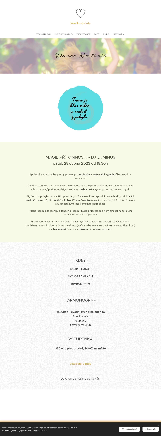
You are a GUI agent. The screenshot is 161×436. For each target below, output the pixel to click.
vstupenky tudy (80, 364)
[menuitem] (44, 34)
